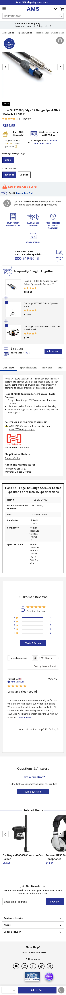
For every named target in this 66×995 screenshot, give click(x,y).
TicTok (41, 966)
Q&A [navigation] (60, 367)
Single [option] (8, 159)
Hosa (6, 103)
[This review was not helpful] (55, 729)
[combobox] (33, 15)
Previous (5, 834)
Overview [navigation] (8, 367)
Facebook (33, 966)
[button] (62, 9)
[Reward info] (16, 146)
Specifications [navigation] (28, 367)
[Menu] (4, 9)
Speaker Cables (25, 32)
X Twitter (50, 966)
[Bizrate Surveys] (35, 979)
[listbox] (33, 160)
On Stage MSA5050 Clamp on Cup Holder (22, 857)
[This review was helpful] (50, 729)
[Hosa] (14, 444)
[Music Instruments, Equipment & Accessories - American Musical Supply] (33, 9)
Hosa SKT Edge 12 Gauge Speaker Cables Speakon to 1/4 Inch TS (41, 282)
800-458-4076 (38, 952)
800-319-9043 (27, 258)
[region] (32, 618)
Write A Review (33, 643)
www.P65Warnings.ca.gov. (22, 429)
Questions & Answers (33, 768)
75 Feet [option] (24, 174)
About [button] (7, 924)
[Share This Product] (60, 40)
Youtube (16, 966)
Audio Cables (8, 32)
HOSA (26, 447)
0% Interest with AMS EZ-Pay (48, 134)
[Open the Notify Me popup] (7, 203)
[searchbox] (20, 657)
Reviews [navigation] (47, 367)
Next (61, 834)
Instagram (24, 966)
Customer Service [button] (13, 918)
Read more (25, 717)
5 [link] (17, 118)
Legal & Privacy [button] (12, 931)
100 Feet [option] (9, 174)
